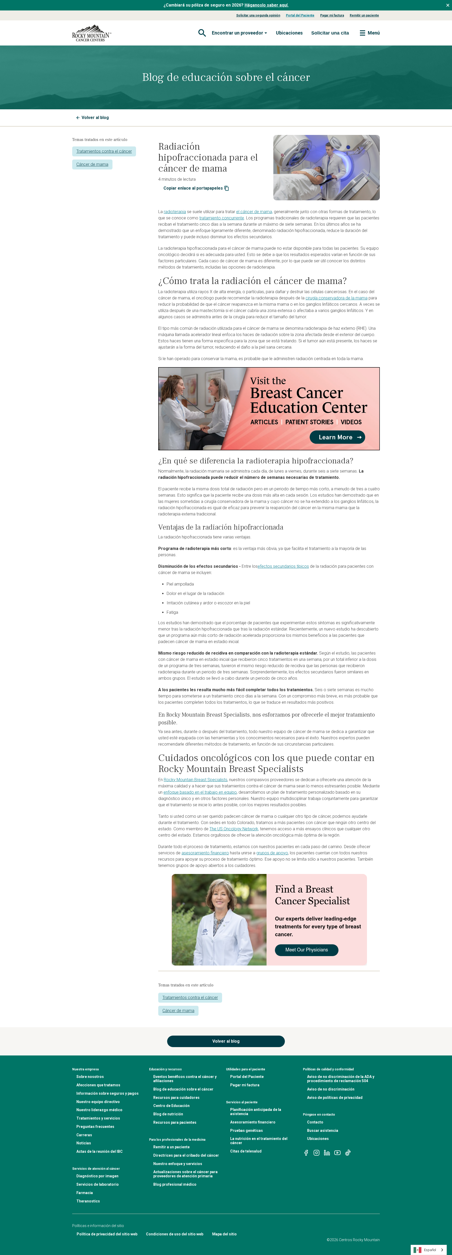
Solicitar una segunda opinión (258, 15)
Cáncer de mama (92, 164)
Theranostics (88, 1201)
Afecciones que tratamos (98, 1085)
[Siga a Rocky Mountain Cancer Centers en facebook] (306, 1152)
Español (430, 1250)
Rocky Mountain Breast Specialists (195, 779)
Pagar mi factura (332, 15)
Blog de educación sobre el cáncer (183, 1089)
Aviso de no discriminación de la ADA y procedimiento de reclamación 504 (340, 1079)
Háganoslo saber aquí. (267, 5)
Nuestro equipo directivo (98, 1102)
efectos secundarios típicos (283, 566)
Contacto (315, 1122)
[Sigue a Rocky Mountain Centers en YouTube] (337, 1152)
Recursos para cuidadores (176, 1097)
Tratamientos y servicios (98, 1118)
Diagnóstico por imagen (97, 1176)
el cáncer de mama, (254, 211)
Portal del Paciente (300, 15)
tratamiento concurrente (221, 217)
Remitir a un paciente (171, 1147)
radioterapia (175, 211)
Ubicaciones (289, 33)
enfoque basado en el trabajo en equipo (200, 792)
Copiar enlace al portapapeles (193, 188)
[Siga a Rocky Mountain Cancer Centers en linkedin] (327, 1152)
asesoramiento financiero (205, 852)
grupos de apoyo (272, 852)
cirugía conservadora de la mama (337, 298)
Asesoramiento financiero (252, 1122)
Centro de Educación (171, 1106)
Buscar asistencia (322, 1130)
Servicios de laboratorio (97, 1184)
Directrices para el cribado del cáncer (186, 1155)
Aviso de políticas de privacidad (335, 1097)
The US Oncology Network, (234, 828)
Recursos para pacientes (174, 1122)
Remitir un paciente (364, 15)
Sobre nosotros (90, 1077)
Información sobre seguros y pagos (107, 1093)
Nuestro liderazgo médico (99, 1110)
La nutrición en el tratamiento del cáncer (258, 1141)
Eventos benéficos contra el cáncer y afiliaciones (185, 1079)
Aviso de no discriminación (330, 1089)
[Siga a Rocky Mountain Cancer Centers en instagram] (316, 1152)
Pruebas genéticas (246, 1130)
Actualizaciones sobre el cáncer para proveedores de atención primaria (185, 1174)
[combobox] (429, 1250)
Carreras (84, 1135)
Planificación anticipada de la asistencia (255, 1112)
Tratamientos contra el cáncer (104, 151)
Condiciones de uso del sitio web (174, 1234)
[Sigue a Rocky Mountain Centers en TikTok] (348, 1152)
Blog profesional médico (174, 1184)
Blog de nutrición (168, 1114)
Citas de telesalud (246, 1151)
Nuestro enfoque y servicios (177, 1164)
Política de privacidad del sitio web (107, 1234)
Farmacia (84, 1193)
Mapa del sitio (224, 1234)
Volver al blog (95, 117)
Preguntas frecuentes (95, 1127)
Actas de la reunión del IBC (99, 1151)
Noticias (83, 1143)
